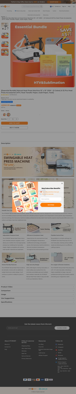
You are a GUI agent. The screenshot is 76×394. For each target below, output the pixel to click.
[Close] (62, 183)
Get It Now (51, 205)
